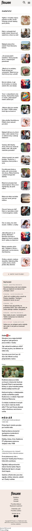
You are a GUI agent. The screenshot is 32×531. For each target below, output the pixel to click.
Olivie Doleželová (16, 294)
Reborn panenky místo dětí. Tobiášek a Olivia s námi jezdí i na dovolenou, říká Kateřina (10, 249)
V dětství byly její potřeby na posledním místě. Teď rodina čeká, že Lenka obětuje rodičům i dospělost (15, 307)
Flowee (7, 3)
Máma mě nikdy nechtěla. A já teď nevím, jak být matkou (10, 198)
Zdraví (5, 285)
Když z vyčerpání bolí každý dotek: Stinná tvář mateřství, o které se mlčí (10, 33)
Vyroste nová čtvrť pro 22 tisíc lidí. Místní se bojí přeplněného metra (11, 356)
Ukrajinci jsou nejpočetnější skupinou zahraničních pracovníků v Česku (12, 340)
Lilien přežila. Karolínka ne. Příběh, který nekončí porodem (10, 122)
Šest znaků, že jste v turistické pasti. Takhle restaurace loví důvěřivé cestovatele (15, 317)
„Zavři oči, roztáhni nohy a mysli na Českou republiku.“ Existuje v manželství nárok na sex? (14, 298)
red (11, 303)
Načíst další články (17, 274)
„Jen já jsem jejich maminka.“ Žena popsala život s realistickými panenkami (10, 58)
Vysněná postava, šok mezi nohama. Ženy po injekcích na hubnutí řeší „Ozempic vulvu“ (14, 289)
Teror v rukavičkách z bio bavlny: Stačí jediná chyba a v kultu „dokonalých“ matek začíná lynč (10, 96)
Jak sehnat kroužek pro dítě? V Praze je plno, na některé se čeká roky (12, 348)
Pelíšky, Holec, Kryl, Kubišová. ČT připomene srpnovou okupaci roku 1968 (12, 441)
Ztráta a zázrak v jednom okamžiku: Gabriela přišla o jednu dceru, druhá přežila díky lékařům (10, 262)
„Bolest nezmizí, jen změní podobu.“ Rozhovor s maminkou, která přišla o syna (10, 160)
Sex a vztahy (7, 322)
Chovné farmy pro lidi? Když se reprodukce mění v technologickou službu (10, 211)
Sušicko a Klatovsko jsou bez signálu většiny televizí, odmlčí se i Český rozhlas (13, 477)
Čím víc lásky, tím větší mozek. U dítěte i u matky (10, 224)
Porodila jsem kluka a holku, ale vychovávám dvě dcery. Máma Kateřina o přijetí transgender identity (10, 172)
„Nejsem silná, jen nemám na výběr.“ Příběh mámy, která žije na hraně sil (10, 109)
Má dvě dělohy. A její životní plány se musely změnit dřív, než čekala (9, 84)
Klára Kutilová (18, 322)
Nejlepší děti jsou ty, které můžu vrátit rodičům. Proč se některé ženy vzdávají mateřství (10, 134)
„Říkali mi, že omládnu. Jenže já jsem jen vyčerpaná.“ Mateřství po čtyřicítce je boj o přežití (10, 71)
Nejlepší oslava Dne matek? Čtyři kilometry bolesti (9, 46)
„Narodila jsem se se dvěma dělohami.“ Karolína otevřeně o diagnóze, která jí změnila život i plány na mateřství (10, 236)
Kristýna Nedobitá (15, 285)
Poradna (6, 294)
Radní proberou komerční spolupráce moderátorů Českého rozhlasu (10, 433)
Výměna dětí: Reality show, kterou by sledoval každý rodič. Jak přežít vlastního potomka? (10, 147)
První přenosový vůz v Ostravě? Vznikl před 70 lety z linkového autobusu (12, 458)
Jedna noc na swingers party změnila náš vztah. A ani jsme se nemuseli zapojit (15, 326)
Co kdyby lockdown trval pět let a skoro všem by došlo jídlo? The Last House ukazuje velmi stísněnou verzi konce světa (12, 407)
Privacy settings (4, 530)
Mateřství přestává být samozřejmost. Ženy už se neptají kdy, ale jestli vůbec (10, 185)
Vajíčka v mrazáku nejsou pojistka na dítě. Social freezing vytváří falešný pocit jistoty (10, 20)
